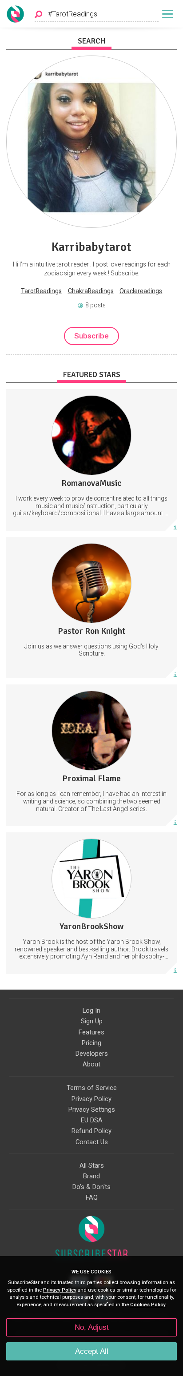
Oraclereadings (140, 290)
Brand (91, 1176)
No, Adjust (92, 1327)
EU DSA (92, 1120)
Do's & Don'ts (91, 1187)
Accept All (91, 1351)
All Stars (92, 1165)
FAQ (92, 1197)
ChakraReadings (91, 290)
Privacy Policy (91, 1099)
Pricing (91, 1043)
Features (91, 1032)
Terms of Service (92, 1088)
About (91, 1064)
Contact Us (92, 1142)
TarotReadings (41, 290)
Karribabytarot (91, 247)
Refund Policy (91, 1131)
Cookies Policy (148, 1305)
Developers (92, 1054)
